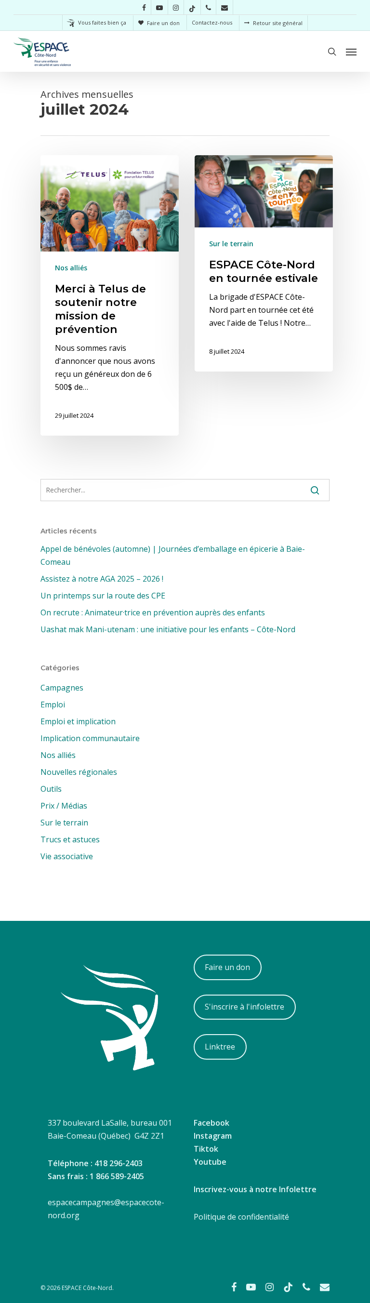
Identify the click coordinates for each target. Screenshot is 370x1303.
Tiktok (206, 1148)
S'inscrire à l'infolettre (244, 1006)
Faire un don (227, 967)
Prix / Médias (63, 805)
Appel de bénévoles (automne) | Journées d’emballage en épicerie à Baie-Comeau (172, 555)
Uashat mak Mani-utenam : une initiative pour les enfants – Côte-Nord (167, 629)
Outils (51, 789)
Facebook (211, 1122)
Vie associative (66, 856)
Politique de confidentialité (241, 1216)
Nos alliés (71, 267)
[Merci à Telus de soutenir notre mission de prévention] (109, 295)
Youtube (210, 1162)
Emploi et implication (78, 721)
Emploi (52, 704)
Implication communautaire (90, 738)
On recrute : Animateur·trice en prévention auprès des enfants (152, 612)
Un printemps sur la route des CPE (102, 595)
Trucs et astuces (70, 839)
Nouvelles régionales (78, 772)
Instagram (213, 1135)
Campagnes (61, 687)
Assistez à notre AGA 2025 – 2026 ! (101, 578)
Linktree (220, 1046)
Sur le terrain (231, 243)
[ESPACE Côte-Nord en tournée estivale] (264, 263)
